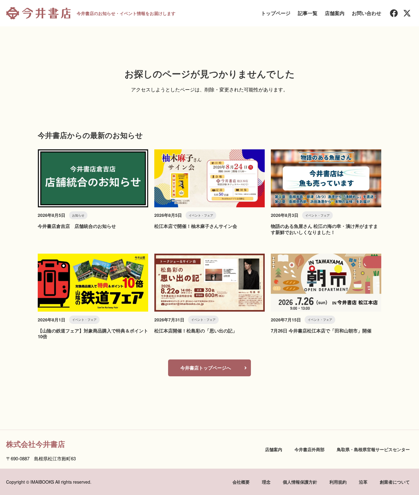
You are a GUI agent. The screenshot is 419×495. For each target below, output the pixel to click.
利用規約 (338, 482)
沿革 (363, 482)
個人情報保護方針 (300, 482)
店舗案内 (334, 13)
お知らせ (78, 215)
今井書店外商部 (309, 449)
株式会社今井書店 (35, 444)
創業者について (395, 482)
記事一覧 (307, 13)
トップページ (275, 13)
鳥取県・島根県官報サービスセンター (373, 449)
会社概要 (241, 482)
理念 (266, 482)
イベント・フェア (201, 215)
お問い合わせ (366, 13)
